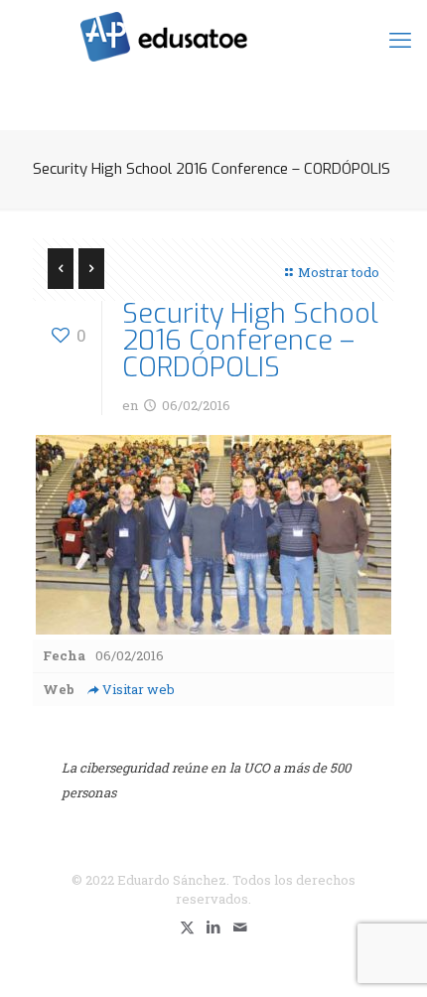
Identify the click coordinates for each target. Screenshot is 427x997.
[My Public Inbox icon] (240, 926)
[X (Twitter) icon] (187, 926)
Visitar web (138, 689)
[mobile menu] (400, 40)
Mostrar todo (338, 272)
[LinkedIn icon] (214, 926)
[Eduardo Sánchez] (213, 35)
